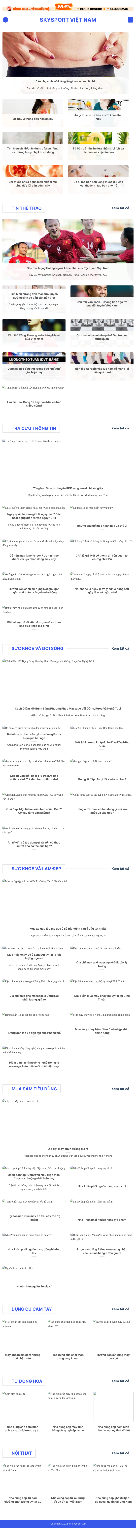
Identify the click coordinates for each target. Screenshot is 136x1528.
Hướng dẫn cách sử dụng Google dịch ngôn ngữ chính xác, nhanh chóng (34, 588)
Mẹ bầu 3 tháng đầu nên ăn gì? (32, 116)
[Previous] (9, 7)
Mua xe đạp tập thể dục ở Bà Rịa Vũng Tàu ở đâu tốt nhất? (68, 926)
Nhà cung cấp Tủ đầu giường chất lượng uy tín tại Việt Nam (22, 1498)
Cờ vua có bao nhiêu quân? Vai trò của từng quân (102, 335)
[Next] (127, 7)
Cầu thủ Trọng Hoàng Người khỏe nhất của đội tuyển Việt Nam (68, 266)
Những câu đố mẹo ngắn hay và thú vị (102, 524)
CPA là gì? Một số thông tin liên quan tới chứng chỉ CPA (102, 555)
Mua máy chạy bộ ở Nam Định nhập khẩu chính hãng (102, 1029)
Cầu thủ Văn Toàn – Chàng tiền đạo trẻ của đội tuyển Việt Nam (102, 301)
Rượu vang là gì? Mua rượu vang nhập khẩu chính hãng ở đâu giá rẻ (102, 1249)
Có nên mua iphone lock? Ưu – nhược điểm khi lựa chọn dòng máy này (34, 555)
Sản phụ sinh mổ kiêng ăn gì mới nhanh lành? (65, 79)
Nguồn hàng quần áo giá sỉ (34, 1284)
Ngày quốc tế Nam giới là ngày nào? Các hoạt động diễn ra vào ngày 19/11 (34, 514)
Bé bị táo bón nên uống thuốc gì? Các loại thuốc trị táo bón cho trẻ (98, 181)
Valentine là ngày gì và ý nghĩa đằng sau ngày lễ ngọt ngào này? (102, 588)
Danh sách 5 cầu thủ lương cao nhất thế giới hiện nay (34, 368)
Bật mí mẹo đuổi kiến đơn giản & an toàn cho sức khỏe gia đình (34, 622)
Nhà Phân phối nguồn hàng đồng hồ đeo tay (34, 1249)
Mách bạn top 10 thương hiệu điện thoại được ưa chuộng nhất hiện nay (34, 1174)
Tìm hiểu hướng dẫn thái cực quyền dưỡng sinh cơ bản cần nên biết (34, 293)
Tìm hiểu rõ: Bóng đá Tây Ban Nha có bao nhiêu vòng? (34, 401)
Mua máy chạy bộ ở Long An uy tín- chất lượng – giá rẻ (34, 954)
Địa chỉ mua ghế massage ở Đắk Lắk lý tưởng (102, 962)
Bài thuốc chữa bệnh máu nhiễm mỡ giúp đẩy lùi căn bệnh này (33, 181)
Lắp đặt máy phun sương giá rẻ (68, 1147)
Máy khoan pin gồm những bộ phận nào (22, 1354)
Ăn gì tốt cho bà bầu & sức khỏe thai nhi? (98, 114)
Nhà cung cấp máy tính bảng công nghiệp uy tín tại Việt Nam (68, 1426)
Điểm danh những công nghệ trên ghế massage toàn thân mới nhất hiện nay (34, 1062)
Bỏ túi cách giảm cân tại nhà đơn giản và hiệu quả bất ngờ (34, 734)
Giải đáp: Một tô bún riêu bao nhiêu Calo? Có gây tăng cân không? (34, 808)
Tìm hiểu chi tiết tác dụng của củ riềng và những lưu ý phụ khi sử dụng (32, 148)
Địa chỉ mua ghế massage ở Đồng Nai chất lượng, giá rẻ (34, 995)
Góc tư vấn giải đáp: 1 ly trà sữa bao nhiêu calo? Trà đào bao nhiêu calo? (34, 775)
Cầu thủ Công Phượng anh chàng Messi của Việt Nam (34, 335)
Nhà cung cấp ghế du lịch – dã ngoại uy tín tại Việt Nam (113, 1497)
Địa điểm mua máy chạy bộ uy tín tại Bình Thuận (102, 995)
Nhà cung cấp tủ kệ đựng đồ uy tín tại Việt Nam (68, 1497)
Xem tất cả (120, 206)
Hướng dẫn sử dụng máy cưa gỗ (113, 1354)
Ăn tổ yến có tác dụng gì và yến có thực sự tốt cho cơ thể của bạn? (34, 842)
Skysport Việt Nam (68, 18)
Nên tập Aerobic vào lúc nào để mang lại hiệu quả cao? (102, 368)
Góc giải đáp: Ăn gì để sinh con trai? (102, 777)
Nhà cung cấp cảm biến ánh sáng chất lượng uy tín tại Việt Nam (22, 1426)
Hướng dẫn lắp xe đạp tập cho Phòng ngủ (34, 1031)
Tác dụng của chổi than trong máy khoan (68, 1354)
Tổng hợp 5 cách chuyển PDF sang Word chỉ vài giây (68, 486)
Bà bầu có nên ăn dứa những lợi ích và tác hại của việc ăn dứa (98, 148)
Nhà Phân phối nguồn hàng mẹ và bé (102, 1184)
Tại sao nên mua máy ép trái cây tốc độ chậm (34, 1216)
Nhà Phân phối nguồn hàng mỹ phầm (102, 1217)
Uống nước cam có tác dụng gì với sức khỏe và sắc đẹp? (102, 808)
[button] (5, 18)
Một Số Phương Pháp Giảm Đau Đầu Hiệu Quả (102, 742)
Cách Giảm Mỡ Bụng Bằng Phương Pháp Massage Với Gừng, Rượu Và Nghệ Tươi (68, 706)
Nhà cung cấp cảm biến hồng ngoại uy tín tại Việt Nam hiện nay (113, 1426)
